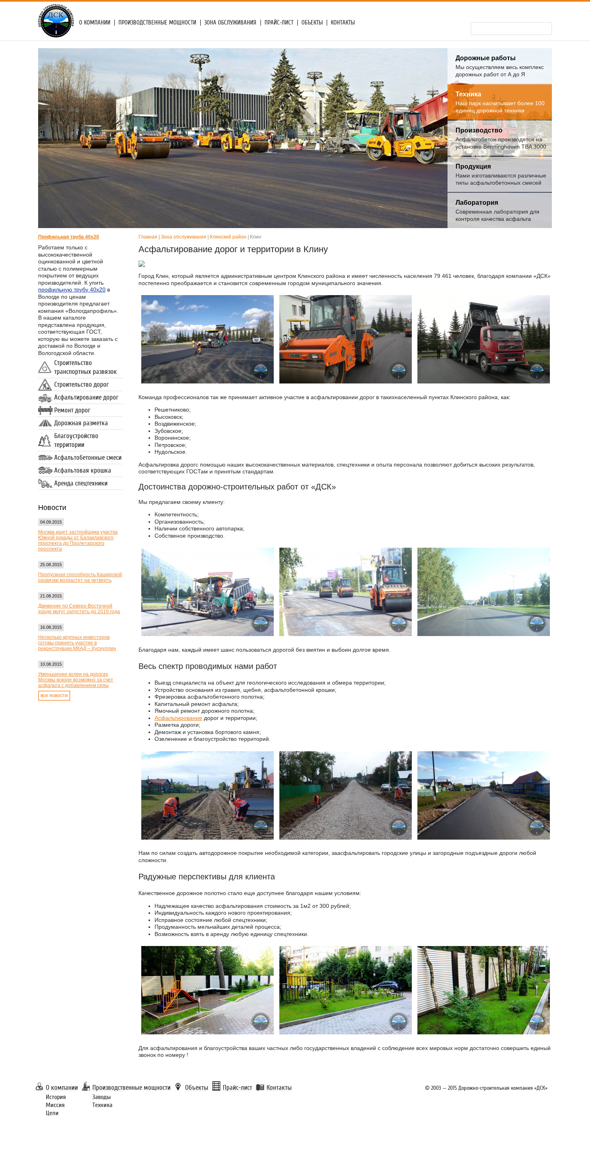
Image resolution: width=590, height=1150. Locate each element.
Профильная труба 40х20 (68, 237)
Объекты (312, 22)
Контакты (343, 22)
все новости (54, 695)
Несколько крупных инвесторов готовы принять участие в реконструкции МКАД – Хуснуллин (77, 642)
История (56, 1097)
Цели (52, 1113)
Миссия (55, 1105)
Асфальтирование (178, 718)
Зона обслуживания (230, 22)
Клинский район (228, 237)
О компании (94, 22)
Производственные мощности (157, 22)
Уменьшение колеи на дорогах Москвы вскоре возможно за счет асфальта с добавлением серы (75, 679)
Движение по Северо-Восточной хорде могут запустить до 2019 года (79, 608)
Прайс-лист (278, 22)
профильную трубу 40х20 (72, 289)
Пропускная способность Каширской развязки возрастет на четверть (80, 577)
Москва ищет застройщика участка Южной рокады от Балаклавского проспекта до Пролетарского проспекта (78, 540)
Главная (147, 237)
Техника (102, 1105)
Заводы (101, 1097)
